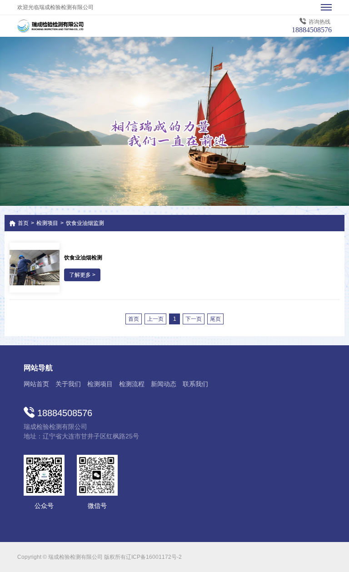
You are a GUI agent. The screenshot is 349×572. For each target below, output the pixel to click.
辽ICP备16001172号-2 (154, 557)
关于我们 (68, 384)
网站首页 (36, 384)
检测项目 (47, 223)
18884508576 (312, 30)
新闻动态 (163, 384)
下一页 (193, 319)
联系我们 (195, 384)
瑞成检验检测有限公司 (71, 26)
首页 (23, 223)
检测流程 (132, 384)
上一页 (155, 319)
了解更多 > (82, 275)
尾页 (215, 319)
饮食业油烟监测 (85, 223)
